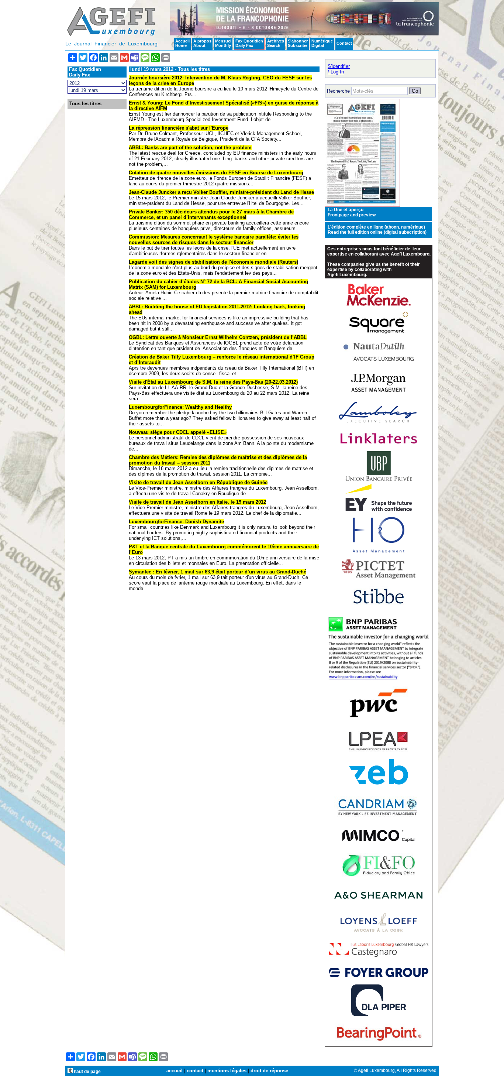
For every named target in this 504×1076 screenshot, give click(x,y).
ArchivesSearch (275, 43)
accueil (174, 1070)
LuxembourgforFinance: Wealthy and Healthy (180, 407)
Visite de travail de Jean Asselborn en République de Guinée (198, 482)
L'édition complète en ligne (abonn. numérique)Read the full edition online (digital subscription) (377, 230)
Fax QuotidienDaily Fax (249, 43)
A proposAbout (202, 43)
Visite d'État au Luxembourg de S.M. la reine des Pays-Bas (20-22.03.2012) (213, 382)
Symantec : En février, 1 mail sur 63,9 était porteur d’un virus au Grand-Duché (217, 572)
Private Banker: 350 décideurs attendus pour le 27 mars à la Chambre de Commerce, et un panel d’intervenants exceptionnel (211, 214)
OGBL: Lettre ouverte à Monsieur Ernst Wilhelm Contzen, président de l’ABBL (218, 337)
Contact (344, 43)
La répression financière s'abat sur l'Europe (178, 128)
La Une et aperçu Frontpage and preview (352, 212)
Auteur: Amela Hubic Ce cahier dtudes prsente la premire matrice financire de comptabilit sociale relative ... (223, 295)
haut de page (87, 1071)
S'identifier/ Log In (339, 69)
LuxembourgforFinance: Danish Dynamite (176, 521)
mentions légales (226, 1070)
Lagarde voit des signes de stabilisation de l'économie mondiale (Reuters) (213, 262)
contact (195, 1070)
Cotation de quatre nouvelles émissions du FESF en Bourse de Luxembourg (216, 172)
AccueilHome (182, 43)
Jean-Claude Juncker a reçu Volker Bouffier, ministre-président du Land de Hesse (221, 192)
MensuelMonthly (223, 43)
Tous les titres (85, 103)
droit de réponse (269, 1070)
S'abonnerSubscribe (298, 43)
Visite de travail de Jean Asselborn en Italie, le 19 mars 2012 (197, 502)
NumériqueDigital (322, 43)
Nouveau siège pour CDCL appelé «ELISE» (178, 432)
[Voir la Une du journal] (362, 205)
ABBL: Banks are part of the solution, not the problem (190, 147)
